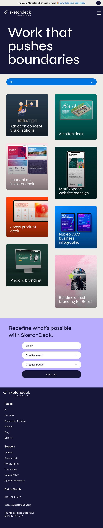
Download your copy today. (72, 3)
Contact (8, 452)
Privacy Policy (12, 463)
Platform (9, 426)
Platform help (11, 458)
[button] (99, 13)
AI (6, 409)
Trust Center (11, 469)
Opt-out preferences (15, 480)
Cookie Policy (12, 475)
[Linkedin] (15, 521)
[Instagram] (10, 521)
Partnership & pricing (15, 421)
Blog (7, 432)
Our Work (9, 415)
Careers (8, 437)
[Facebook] (6, 521)
